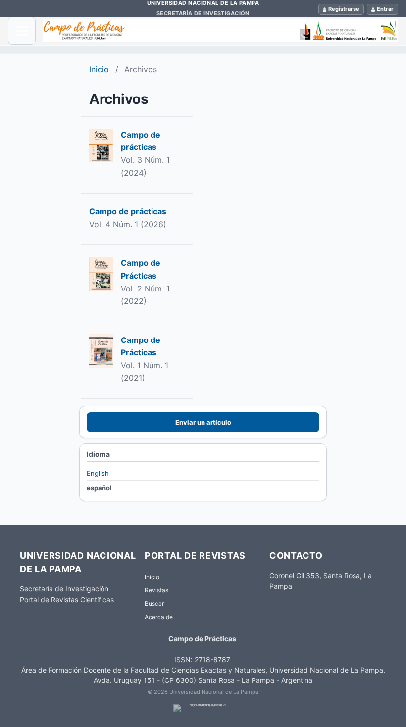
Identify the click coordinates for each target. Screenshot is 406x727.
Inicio (99, 69)
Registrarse (343, 8)
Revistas (156, 590)
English (98, 473)
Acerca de (159, 617)
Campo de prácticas (127, 211)
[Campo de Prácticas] (220, 30)
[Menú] (22, 31)
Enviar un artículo (203, 422)
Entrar (385, 8)
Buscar (154, 603)
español (99, 488)
